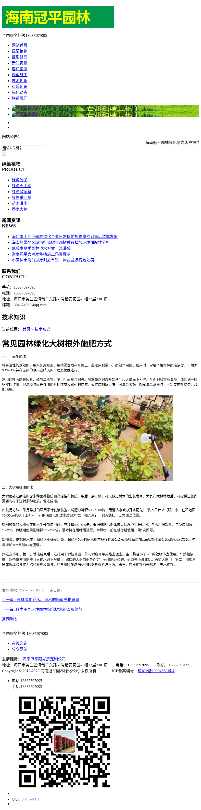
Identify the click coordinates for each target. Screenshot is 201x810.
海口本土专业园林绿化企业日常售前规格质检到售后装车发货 (65, 237)
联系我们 (19, 98)
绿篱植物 (19, 51)
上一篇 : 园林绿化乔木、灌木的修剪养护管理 (40, 600)
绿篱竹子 (19, 180)
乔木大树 (19, 209)
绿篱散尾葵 (21, 192)
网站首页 (19, 45)
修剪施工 (19, 75)
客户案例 (19, 69)
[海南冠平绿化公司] (58, 27)
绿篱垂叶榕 (21, 198)
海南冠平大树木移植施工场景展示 (41, 254)
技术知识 (19, 81)
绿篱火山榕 (21, 186)
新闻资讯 (19, 63)
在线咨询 (19, 643)
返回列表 (10, 619)
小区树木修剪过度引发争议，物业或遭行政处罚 (53, 260)
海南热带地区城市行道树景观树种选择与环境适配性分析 (61, 242)
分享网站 (19, 649)
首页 (26, 329)
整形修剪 (19, 57)
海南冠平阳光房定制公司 (44, 659)
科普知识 (19, 86)
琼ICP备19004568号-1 (156, 671)
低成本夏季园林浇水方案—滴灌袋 (41, 248)
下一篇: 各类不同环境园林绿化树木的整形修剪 (42, 609)
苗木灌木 (19, 203)
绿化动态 (19, 92)
